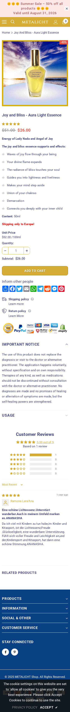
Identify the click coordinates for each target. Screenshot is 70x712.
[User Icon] (56, 22)
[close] (67, 8)
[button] (11, 124)
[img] (11, 495)
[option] (35, 73)
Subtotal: (8, 258)
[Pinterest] (14, 652)
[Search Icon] (15, 22)
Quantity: (8, 243)
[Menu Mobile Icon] (4, 22)
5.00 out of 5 (45, 442)
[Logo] (35, 22)
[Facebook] (5, 652)
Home (6, 32)
